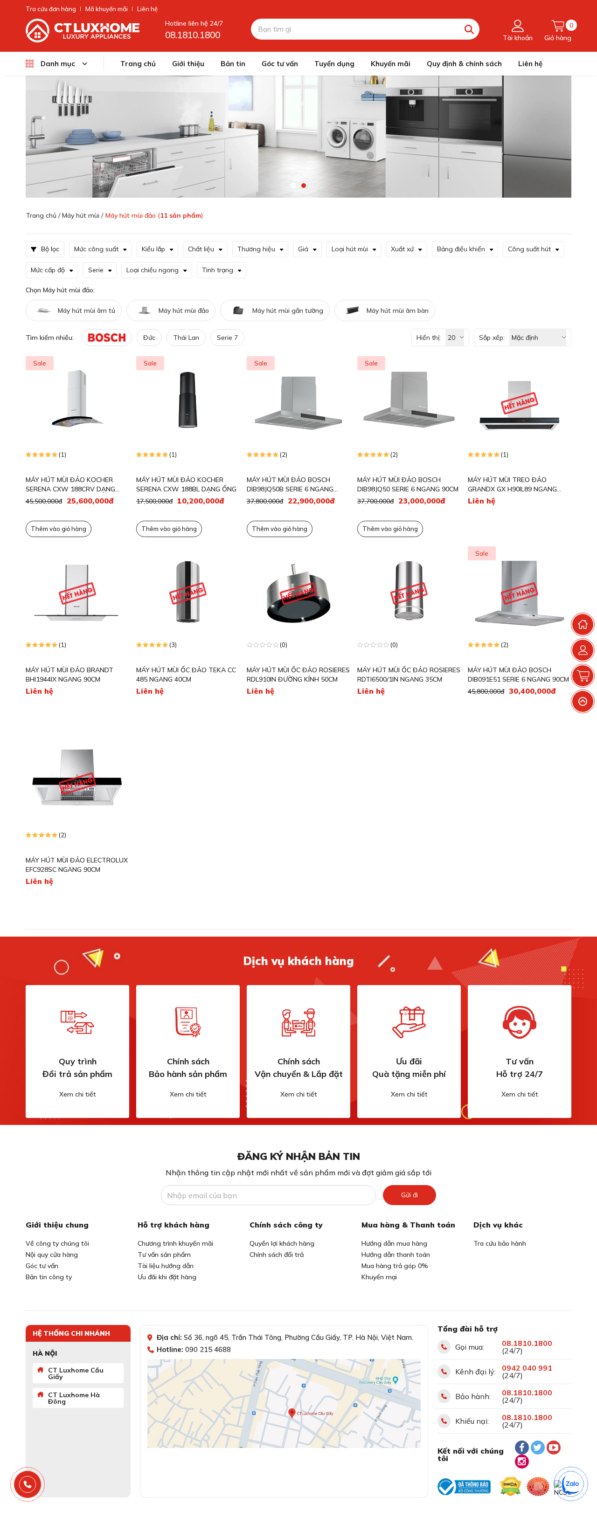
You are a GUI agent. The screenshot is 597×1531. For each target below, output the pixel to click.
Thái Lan (186, 337)
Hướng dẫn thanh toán (395, 1254)
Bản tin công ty (49, 1277)
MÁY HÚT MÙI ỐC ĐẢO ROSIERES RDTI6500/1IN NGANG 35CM (408, 674)
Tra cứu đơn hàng (51, 9)
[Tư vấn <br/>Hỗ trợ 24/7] (519, 1022)
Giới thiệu (188, 63)
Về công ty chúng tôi (57, 1243)
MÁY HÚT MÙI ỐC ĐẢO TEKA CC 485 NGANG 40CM (186, 674)
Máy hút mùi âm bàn (398, 310)
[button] (293, 185)
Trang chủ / (43, 215)
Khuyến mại (379, 1277)
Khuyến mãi (390, 63)
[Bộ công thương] (464, 1486)
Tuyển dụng (334, 63)
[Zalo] (571, 1484)
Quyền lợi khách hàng (282, 1243)
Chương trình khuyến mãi (175, 1243)
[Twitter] (538, 1448)
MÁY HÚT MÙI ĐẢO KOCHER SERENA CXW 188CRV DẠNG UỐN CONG (70, 485)
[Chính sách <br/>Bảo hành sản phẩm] (188, 1022)
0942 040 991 (527, 1367)
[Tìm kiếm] (468, 29)
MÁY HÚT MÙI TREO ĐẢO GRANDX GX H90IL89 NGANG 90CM (512, 485)
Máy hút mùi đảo (184, 310)
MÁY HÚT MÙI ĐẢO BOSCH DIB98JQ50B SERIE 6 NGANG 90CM (290, 485)
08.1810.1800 (192, 35)
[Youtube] (554, 1448)
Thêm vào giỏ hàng (279, 528)
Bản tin (233, 63)
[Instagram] (522, 1462)
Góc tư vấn (280, 63)
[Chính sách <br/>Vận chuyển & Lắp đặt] (298, 1022)
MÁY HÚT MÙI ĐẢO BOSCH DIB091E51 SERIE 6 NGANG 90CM (518, 674)
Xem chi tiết (77, 1094)
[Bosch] (107, 337)
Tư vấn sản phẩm (164, 1254)
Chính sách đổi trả (277, 1254)
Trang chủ (138, 63)
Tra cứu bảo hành (499, 1243)
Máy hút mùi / (82, 215)
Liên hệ (147, 9)
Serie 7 (227, 337)
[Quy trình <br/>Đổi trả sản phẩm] (77, 1022)
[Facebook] (522, 1448)
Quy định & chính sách (464, 63)
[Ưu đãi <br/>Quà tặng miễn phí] (409, 1022)
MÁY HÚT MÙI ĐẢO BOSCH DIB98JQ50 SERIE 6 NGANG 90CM (407, 484)
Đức (149, 337)
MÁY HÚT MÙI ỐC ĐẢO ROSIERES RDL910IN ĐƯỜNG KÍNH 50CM (298, 674)
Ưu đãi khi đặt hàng (167, 1277)
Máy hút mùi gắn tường (287, 310)
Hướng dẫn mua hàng (394, 1243)
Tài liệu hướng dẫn (166, 1266)
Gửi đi (409, 1195)
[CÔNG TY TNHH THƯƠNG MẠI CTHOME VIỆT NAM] (82, 30)
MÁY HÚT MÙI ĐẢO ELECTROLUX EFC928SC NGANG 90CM (77, 865)
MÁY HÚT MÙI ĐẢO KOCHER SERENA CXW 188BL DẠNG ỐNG (186, 484)
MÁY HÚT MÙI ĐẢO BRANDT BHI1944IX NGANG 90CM (69, 674)
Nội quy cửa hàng (52, 1254)
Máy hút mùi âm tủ (86, 310)
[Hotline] (28, 1484)
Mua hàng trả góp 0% (394, 1266)
